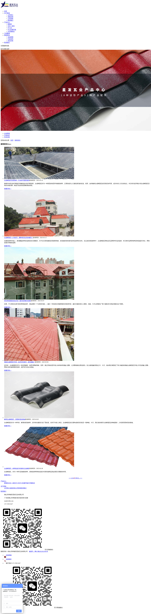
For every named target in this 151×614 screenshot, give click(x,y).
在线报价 (9, 559)
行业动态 (10, 39)
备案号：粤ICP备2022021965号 (38, 551)
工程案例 (7, 33)
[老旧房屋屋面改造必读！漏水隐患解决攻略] (39, 299)
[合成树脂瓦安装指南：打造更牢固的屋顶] (39, 178)
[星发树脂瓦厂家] (9, 8)
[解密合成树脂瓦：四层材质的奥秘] (39, 417)
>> (81, 478)
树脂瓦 (10, 24)
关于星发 (7, 13)
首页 (5, 11)
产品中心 (7, 22)
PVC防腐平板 (12, 29)
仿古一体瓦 (11, 26)
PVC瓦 (10, 28)
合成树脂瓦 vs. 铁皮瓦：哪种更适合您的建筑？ (18, 237)
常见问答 (10, 40)
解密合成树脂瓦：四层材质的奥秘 (14, 419)
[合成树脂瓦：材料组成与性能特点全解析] (39, 467)
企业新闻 (10, 37)
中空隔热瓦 (11, 31)
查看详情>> (7, 188)
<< (69, 478)
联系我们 (10, 20)
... (79, 478)
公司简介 (10, 15)
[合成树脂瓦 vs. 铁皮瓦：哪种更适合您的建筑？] (39, 236)
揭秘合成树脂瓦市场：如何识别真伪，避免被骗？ (19, 362)
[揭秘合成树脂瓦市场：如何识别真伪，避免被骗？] (39, 360)
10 (78, 478)
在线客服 (9, 555)
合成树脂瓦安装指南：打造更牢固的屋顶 (16, 180)
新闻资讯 (7, 35)
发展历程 (10, 16)
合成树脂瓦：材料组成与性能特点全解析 (16, 468)
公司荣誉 (10, 18)
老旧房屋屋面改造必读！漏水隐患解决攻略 (17, 300)
